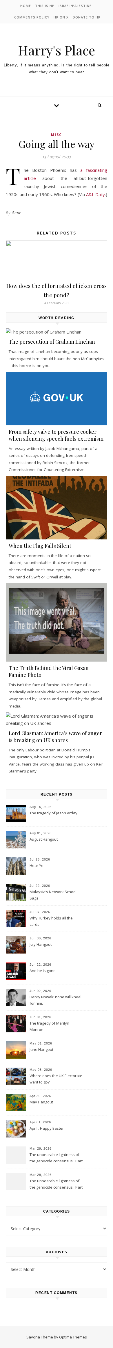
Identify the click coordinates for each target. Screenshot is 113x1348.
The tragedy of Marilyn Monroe (49, 1026)
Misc (56, 134)
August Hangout (44, 839)
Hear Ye (36, 865)
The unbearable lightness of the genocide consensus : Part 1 (56, 1184)
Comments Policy (32, 17)
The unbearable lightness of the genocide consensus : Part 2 (56, 1158)
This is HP (44, 5)
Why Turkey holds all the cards (51, 921)
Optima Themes (73, 1337)
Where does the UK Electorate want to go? (56, 1079)
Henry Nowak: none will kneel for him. (55, 1000)
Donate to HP (87, 17)
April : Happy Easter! (47, 1128)
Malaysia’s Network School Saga (53, 895)
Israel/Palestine (75, 5)
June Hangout (41, 1049)
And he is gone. (43, 970)
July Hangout (41, 944)
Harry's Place (56, 50)
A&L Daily (95, 194)
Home (25, 5)
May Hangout (41, 1102)
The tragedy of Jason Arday (53, 812)
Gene (16, 212)
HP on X (61, 17)
